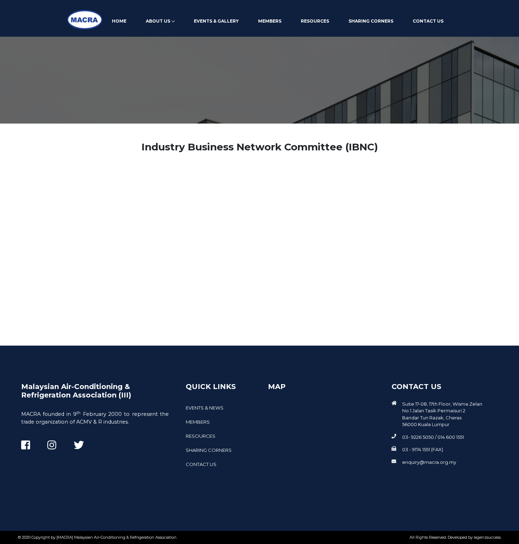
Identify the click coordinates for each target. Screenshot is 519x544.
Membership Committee (54, 267)
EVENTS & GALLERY (216, 21)
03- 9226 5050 (418, 437)
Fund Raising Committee (55, 244)
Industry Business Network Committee (66, 315)
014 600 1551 (450, 437)
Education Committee (68, 181)
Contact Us (428, 21)
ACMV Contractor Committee (61, 291)
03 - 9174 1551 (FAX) (422, 449)
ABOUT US (158, 21)
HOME (119, 21)
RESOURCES (315, 21)
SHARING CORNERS (370, 21)
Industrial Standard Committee (63, 202)
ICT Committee (58, 223)
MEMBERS (269, 21)
